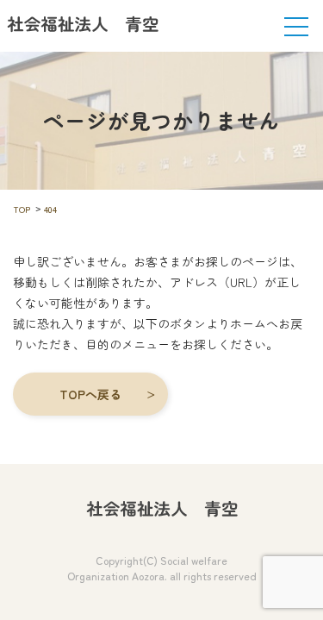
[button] (90, 394)
